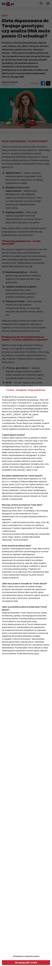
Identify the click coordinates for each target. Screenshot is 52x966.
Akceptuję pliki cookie (26, 962)
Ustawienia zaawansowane (26, 956)
